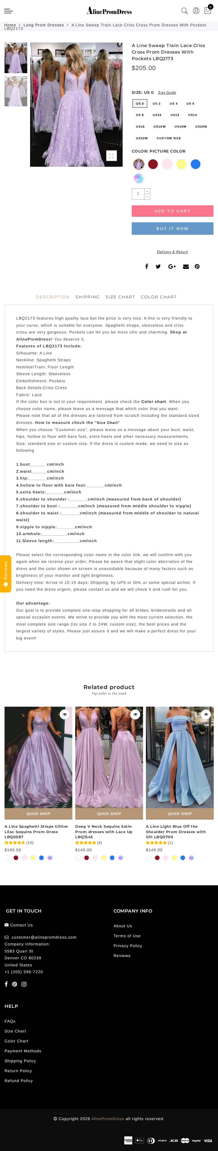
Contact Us (21, 925)
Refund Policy (19, 1080)
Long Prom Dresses (44, 25)
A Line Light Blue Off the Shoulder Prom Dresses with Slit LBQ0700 (176, 831)
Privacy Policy (128, 945)
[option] (76, 105)
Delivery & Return (172, 251)
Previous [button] (40, 107)
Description (53, 296)
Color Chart (16, 1041)
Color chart (153, 401)
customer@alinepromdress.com (44, 937)
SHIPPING (88, 296)
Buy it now (172, 228)
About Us (123, 926)
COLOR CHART (159, 296)
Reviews (122, 955)
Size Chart (120, 296)
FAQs (10, 1021)
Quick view (65, 714)
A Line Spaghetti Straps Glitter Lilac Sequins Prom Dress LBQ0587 (36, 831)
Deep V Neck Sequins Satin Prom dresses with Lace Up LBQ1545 (104, 831)
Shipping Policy (20, 1061)
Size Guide (167, 92)
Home (10, 25)
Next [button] (105, 108)
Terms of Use (127, 936)
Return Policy (18, 1070)
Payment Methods (23, 1051)
